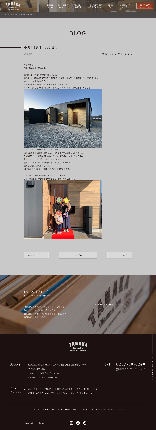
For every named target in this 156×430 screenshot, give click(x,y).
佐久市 (30, 389)
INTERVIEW (57, 409)
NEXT (125, 255)
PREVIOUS (33, 255)
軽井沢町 (58, 389)
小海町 (77, 389)
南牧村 (86, 389)
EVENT (76, 409)
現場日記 (28, 54)
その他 (94, 389)
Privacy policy (29, 423)
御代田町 (47, 389)
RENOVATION (87, 409)
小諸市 (38, 389)
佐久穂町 (68, 389)
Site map (41, 423)
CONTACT (120, 409)
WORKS (46, 409)
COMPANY (100, 409)
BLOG (67, 409)
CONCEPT (36, 409)
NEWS (110, 409)
